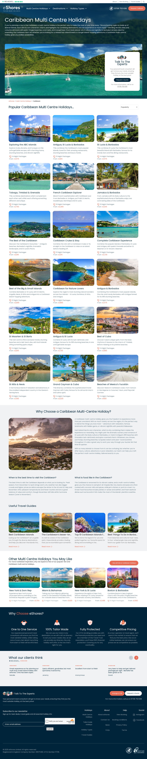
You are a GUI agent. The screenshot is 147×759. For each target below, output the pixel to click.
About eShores (104, 715)
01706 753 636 (122, 87)
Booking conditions (119, 720)
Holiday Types (86, 730)
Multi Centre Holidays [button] (37, 8)
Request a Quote (122, 80)
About (115, 2)
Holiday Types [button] (77, 8)
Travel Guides (135, 2)
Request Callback (137, 8)
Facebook (140, 720)
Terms (124, 730)
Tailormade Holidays (87, 723)
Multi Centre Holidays (87, 716)
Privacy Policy (121, 725)
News (107, 725)
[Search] (144, 1)
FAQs (108, 730)
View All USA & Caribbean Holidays (124, 563)
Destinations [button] (59, 8)
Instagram (140, 715)
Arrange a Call (117, 693)
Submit (50, 729)
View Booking (123, 2)
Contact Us (105, 720)
